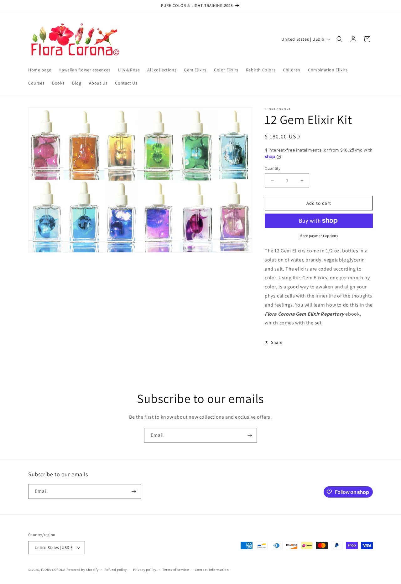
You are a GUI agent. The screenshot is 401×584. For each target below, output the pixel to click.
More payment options (318, 235)
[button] (339, 39)
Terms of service (175, 569)
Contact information (212, 569)
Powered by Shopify (82, 569)
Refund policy (116, 569)
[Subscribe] (250, 435)
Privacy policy (144, 569)
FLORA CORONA (53, 569)
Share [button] (277, 342)
